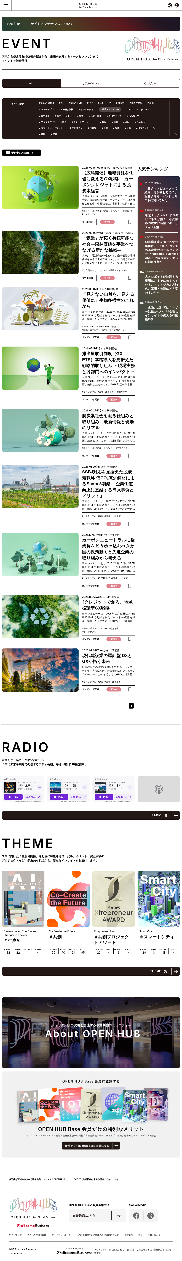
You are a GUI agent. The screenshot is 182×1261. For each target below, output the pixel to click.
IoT (129, 109)
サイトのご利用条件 (36, 1235)
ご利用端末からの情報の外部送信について (98, 1235)
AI (61, 103)
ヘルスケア (133, 116)
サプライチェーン (145, 128)
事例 (151, 103)
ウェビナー (150, 83)
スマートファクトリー (83, 122)
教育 (116, 128)
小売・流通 (95, 116)
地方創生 (44, 116)
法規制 (92, 128)
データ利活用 (116, 103)
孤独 (42, 134)
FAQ (140, 1235)
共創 (115, 122)
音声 (105, 128)
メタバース (143, 109)
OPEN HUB (75, 103)
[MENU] (6, 5)
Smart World (46, 103)
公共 (128, 128)
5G (63, 122)
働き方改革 (136, 103)
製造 (80, 116)
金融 (126, 122)
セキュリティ (86, 109)
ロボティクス (114, 116)
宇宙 (54, 134)
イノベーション (95, 103)
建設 (103, 122)
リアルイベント (91, 83)
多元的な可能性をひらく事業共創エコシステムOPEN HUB (37, 1179)
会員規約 (128, 1235)
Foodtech (140, 122)
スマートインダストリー (52, 128)
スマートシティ (63, 116)
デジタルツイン (47, 122)
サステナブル (46, 109)
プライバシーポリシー (62, 1235)
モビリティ (76, 128)
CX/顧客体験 (66, 109)
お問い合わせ (154, 1235)
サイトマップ (15, 1235)
